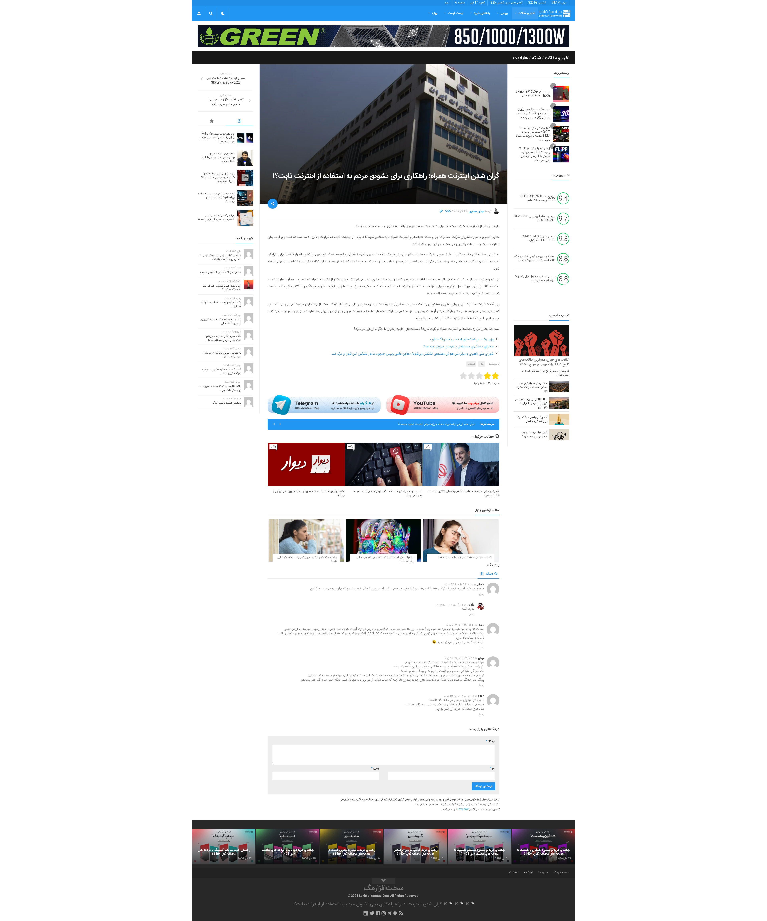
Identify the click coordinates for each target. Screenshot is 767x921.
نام (492, 768)
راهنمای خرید (482, 13)
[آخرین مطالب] (240, 122)
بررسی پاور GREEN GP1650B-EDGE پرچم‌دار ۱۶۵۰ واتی (533, 93)
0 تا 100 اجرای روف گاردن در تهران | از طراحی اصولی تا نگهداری (531, 403)
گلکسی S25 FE (537, 2)
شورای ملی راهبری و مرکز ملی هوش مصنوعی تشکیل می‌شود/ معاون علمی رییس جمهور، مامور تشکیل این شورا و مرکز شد (412, 354)
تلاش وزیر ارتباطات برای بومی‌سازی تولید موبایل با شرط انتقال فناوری (218, 158)
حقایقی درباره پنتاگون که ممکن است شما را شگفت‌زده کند (531, 387)
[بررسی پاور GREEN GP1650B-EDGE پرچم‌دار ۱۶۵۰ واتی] (561, 94)
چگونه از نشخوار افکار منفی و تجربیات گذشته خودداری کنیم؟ (307, 559)
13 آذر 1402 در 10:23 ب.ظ (459, 696)
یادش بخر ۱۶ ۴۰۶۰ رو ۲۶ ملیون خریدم (220, 272)
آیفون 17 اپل (478, 2)
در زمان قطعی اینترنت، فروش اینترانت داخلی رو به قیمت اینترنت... (220, 257)
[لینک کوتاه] (441, 211)
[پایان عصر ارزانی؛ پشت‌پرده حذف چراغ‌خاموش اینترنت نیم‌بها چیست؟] (245, 198)
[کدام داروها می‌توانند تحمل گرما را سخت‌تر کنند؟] (460, 540)
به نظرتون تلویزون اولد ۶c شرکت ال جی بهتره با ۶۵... (221, 355)
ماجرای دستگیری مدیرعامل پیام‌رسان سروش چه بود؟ (458, 346)
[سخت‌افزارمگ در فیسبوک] (378, 913)
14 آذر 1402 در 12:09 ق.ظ (459, 658)
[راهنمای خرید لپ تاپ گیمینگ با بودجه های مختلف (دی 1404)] (223, 846)
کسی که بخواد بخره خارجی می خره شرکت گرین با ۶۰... (221, 371)
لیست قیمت (455, 13)
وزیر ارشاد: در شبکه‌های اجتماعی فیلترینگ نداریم (461, 339)
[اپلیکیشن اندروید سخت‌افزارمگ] (395, 913)
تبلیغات (528, 872)
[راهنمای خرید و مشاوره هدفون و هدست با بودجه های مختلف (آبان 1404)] (543, 846)
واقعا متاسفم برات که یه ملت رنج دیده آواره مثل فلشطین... (220, 388)
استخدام (514, 872)
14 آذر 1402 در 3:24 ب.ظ (459, 584)
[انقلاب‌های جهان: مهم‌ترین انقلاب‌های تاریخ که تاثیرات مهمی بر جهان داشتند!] (541, 340)
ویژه (434, 13)
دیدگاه (487, 574)
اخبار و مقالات (527, 13)
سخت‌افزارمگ (561, 872)
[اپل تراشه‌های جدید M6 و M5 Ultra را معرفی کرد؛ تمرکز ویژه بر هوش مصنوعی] (245, 138)
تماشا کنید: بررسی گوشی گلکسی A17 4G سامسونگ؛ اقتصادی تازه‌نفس (534, 258)
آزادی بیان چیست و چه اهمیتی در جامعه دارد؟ (534, 434)
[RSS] (401, 913)
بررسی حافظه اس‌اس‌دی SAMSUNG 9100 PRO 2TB (534, 218)
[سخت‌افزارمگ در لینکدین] (366, 913)
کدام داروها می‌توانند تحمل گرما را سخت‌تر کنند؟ (464, 557)
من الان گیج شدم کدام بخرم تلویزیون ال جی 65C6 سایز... (220, 321)
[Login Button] (199, 13)
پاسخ (481, 594)
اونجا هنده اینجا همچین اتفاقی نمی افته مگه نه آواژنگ (221, 288)
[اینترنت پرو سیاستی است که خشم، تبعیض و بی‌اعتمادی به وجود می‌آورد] (383, 464)
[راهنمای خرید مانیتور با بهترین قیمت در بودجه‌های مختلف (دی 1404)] (351, 846)
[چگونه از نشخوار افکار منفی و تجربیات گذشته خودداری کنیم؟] (306, 540)
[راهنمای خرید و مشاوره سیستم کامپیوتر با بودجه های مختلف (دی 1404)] (479, 846)
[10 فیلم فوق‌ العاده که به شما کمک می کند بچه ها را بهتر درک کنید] (383, 540)
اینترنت (471, 364)
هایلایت (520, 58)
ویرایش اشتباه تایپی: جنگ (226, 403)
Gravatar (463, 809)
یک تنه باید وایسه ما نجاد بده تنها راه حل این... (220, 304)
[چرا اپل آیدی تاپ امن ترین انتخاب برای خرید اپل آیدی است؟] (245, 218)
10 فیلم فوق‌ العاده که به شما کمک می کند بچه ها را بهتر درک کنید (385, 559)
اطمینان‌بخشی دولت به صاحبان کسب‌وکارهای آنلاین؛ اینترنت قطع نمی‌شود (463, 493)
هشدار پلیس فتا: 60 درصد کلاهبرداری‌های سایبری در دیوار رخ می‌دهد (309, 493)
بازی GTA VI (559, 2)
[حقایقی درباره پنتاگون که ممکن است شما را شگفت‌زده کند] (559, 386)
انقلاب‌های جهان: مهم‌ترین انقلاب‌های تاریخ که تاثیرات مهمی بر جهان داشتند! (544, 362)
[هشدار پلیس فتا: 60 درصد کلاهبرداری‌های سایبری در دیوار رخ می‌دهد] (306, 464)
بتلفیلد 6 (460, 2)
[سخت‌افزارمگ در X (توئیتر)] (371, 913)
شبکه (536, 58)
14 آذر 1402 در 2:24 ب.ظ (460, 625)
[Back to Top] (383, 881)
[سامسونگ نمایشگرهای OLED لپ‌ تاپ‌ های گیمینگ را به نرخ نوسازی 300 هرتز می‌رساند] (561, 114)
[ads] (383, 36)
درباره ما (543, 872)
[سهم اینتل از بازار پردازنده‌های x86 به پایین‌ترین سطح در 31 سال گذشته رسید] (245, 178)
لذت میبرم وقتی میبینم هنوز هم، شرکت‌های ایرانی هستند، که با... (223, 338)
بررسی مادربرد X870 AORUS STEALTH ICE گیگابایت (538, 238)
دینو (447, 2)
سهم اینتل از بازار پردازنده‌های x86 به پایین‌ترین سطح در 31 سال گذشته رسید (218, 177)
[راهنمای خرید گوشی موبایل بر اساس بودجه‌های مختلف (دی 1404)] (415, 846)
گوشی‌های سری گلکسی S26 (506, 2)
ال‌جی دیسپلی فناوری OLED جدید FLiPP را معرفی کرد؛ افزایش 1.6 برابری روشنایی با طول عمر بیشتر (534, 154)
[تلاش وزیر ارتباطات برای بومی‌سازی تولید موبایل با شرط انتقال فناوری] (245, 158)
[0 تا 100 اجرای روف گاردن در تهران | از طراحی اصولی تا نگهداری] (559, 403)
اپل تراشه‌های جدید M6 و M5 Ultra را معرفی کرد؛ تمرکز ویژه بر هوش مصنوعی (217, 138)
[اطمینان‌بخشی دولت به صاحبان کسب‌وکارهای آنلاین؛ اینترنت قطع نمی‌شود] (460, 464)
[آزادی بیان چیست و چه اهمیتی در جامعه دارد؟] (559, 434)
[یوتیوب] (442, 405)
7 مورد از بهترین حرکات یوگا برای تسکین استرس (532, 419)
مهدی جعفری (476, 211)
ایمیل (375, 768)
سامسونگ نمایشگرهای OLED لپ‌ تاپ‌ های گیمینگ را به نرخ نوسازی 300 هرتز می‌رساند (533, 113)
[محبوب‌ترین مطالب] (212, 122)
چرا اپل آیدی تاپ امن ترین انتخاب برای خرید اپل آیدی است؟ (441, 424)
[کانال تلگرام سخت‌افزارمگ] (389, 913)
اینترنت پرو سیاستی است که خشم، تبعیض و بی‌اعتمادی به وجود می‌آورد (388, 493)
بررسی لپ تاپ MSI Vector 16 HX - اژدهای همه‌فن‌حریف (535, 278)
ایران (482, 364)
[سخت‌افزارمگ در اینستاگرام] (384, 913)
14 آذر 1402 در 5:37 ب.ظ (449, 605)
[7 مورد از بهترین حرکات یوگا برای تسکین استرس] (559, 419)
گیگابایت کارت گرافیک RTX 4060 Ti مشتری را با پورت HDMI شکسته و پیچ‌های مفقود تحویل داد (533, 134)
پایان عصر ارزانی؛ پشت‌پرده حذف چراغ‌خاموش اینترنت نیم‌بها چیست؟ (216, 197)
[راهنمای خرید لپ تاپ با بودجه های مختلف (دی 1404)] (287, 846)
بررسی (504, 13)
